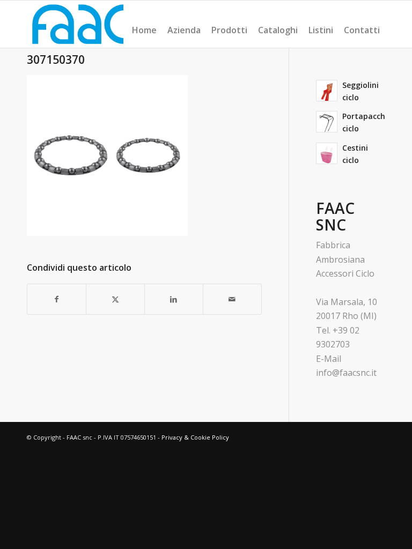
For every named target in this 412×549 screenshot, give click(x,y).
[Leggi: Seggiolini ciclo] (326, 90)
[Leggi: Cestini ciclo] (326, 153)
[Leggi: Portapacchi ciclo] (326, 121)
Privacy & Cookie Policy (195, 437)
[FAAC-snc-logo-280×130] (78, 24)
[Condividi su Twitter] (115, 299)
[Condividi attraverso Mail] (232, 299)
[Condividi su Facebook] (56, 299)
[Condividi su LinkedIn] (174, 299)
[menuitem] (144, 30)
